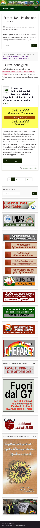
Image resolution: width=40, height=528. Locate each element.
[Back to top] (35, 523)
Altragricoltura (8, 8)
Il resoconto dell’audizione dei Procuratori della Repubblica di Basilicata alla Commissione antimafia (18, 94)
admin (6, 103)
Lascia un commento (30, 168)
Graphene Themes (19, 525)
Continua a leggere (12, 161)
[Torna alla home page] (20, 3)
